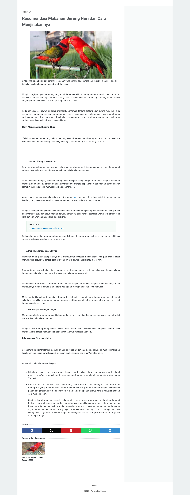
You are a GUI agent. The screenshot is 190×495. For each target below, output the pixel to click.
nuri (75, 197)
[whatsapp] (90, 430)
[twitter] (51, 430)
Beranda (95, 486)
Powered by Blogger (99, 491)
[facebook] (32, 430)
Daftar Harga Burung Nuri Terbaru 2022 (48, 228)
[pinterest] (71, 430)
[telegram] (110, 430)
